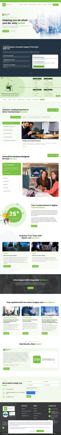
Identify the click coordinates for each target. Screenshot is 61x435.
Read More (24, 146)
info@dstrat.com (10, 397)
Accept (40, 431)
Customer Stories (35, 99)
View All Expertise (51, 110)
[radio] (27, 389)
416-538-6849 (9, 389)
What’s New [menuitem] (36, 415)
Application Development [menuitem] (26, 411)
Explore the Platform (38, 67)
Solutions (21, 4)
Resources (39, 4)
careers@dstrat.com (55, 413)
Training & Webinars (32, 4)
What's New (45, 4)
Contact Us (56, 4)
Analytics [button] (24, 117)
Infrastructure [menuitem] (24, 413)
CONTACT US (30, 287)
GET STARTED (5, 31)
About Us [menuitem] (35, 418)
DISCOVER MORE (7, 266)
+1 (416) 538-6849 (54, 409)
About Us (50, 4)
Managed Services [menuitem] (25, 415)
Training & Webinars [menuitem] (37, 413)
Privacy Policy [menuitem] (53, 433)
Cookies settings (32, 431)
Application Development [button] (34, 117)
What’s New (28, 99)
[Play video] (43, 358)
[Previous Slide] (57, 96)
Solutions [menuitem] (35, 408)
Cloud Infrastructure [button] (15, 117)
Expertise (26, 4)
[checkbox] (42, 389)
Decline (48, 431)
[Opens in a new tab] (3, 428)
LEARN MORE (13, 31)
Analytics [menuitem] (23, 408)
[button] (58, 1)
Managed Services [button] (46, 117)
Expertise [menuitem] (35, 411)
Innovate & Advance (7, 173)
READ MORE (6, 333)
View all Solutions (51, 155)
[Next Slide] (59, 96)
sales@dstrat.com (54, 411)
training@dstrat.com (55, 412)
